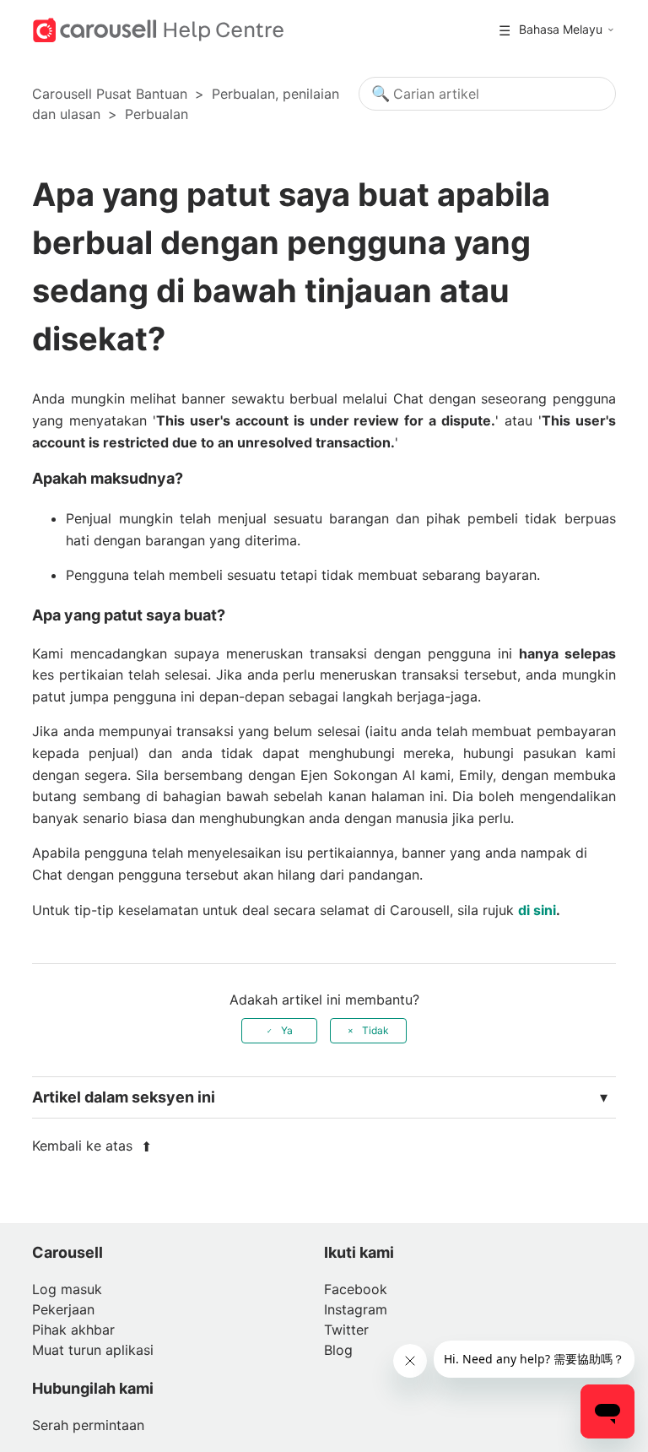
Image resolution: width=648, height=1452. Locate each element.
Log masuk (67, 1289)
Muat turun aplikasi (93, 1349)
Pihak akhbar (73, 1329)
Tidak (375, 1030)
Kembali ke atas (84, 1145)
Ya (287, 1030)
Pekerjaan (63, 1309)
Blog (338, 1349)
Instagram (355, 1309)
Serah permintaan (88, 1425)
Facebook (355, 1289)
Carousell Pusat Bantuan (109, 93)
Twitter (346, 1329)
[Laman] (158, 28)
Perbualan (156, 114)
